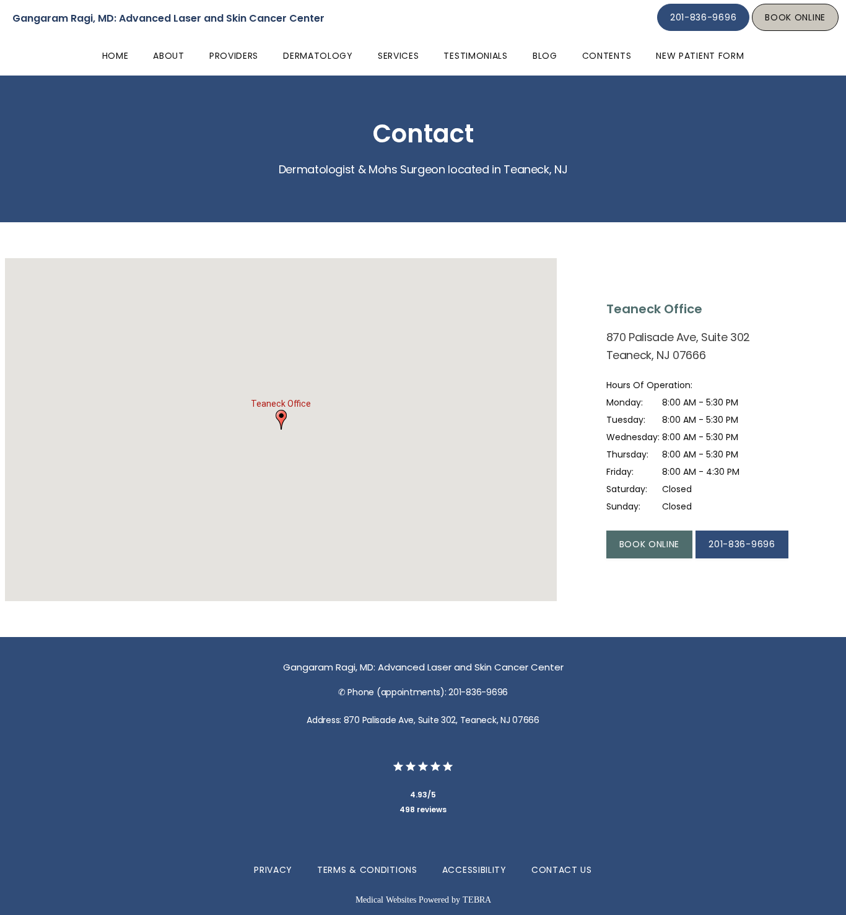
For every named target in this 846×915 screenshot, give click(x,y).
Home (115, 56)
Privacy (273, 870)
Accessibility (474, 870)
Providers (233, 56)
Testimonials (475, 56)
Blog (545, 56)
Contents (607, 56)
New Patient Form (700, 56)
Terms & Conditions (367, 870)
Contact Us (561, 870)
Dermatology (318, 56)
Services (398, 56)
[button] (281, 420)
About (169, 56)
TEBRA (477, 899)
